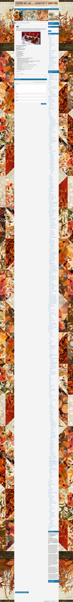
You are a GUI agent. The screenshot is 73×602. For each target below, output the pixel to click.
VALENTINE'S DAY (51, 187)
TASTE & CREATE (50, 493)
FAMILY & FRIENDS (50, 109)
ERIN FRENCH (52, 455)
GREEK (50, 381)
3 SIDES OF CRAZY (51, 312)
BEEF (50, 398)
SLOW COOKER (51, 60)
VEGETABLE (51, 353)
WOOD (50, 106)
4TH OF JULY (50, 145)
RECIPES (49, 331)
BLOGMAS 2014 (52, 153)
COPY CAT (51, 416)
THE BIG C (50, 133)
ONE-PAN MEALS (50, 325)
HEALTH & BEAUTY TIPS (52, 137)
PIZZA (50, 393)
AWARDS (50, 316)
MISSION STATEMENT (52, 320)
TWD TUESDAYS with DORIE (52, 297)
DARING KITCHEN (51, 244)
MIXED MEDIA (51, 102)
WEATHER (50, 488)
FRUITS (50, 47)
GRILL (50, 382)
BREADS (50, 42)
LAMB (50, 401)
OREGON (50, 511)
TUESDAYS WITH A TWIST (52, 296)
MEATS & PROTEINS (51, 51)
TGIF (50, 229)
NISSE (51, 172)
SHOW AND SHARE (51, 277)
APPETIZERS (50, 38)
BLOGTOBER (50, 149)
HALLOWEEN (51, 176)
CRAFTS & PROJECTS (51, 35)
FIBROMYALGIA (51, 117)
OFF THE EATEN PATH (53, 94)
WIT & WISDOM (51, 195)
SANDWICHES (51, 55)
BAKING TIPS (51, 136)
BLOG (50, 409)
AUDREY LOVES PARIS (53, 218)
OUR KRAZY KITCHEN (53, 266)
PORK (50, 402)
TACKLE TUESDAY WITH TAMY (53, 285)
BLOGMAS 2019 (52, 160)
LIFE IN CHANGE (52, 121)
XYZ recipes (50, 480)
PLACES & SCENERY (51, 516)
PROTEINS (50, 397)
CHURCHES (49, 98)
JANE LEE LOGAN (52, 222)
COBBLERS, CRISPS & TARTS (53, 362)
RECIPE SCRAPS (52, 256)
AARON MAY (52, 421)
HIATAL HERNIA (51, 118)
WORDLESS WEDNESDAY (53, 237)
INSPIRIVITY (51, 221)
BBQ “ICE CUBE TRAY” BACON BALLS (23, 22)
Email (17, 97)
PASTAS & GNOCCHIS (52, 390)
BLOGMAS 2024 (52, 167)
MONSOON (51, 500)
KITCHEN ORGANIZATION (52, 141)
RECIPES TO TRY (50, 481)
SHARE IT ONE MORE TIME (52, 276)
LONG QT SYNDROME (52, 126)
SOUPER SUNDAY (51, 280)
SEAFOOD (51, 405)
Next (45, 76)
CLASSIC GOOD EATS (52, 265)
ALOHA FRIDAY (51, 214)
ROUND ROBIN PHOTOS (52, 272)
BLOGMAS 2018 (52, 159)
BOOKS (49, 89)
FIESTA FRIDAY (51, 249)
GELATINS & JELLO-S (52, 371)
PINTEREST (51, 448)
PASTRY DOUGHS (52, 374)
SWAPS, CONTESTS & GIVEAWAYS (52, 492)
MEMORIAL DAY (51, 179)
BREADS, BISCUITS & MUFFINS (54, 358)
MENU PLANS (50, 304)
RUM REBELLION (52, 508)
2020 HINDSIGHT (51, 199)
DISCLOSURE (50, 317)
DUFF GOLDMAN (52, 93)
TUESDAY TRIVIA (52, 233)
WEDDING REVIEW (51, 524)
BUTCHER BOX (52, 413)
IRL (49, 110)
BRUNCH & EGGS (51, 43)
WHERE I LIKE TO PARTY (51, 68)
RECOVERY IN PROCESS (53, 122)
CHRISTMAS (50, 152)
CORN (50, 474)
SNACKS (51, 333)
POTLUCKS (50, 394)
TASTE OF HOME (52, 452)
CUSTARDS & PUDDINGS (53, 366)
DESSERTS (50, 46)
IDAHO (50, 504)
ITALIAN (50, 383)
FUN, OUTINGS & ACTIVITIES (52, 503)
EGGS (50, 344)
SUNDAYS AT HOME (51, 284)
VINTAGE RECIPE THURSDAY (53, 300)
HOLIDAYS (49, 144)
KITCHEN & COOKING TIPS (52, 140)
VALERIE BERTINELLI (53, 436)
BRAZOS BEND (52, 520)
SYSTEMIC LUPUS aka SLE (52, 132)
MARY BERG (52, 429)
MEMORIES (50, 207)
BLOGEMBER (51, 186)
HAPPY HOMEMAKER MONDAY (53, 253)
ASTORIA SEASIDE (52, 512)
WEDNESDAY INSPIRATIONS (52, 210)
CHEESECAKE (52, 361)
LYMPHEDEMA (51, 128)
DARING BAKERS (52, 245)
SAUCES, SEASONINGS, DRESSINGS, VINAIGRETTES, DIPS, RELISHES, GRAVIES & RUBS (53, 461)
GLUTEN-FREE (51, 379)
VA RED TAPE (50, 527)
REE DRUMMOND (53, 432)
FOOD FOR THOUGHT (52, 191)
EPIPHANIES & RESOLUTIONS (53, 203)
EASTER (50, 175)
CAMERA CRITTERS (51, 240)
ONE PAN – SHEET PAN (52, 389)
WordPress (50, 601)
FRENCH (50, 375)
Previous (17, 76)
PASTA (51, 349)
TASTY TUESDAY (51, 289)
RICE (50, 352)
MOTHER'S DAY (51, 180)
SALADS (50, 54)
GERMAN (50, 378)
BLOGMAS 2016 (52, 156)
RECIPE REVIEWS (51, 406)
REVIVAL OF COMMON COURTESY (53, 270)
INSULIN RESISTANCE (52, 125)
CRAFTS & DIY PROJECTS (51, 101)
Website (17, 100)
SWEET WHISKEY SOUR (53, 86)
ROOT (50, 477)
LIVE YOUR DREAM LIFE (52, 206)
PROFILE (50, 321)
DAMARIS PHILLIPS (53, 424)
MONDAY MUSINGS (51, 260)
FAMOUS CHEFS (52, 420)
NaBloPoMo (50, 261)
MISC (49, 308)
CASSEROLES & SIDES (52, 348)
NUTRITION (50, 129)
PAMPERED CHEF (52, 447)
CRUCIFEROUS (52, 476)
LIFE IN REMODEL (51, 77)
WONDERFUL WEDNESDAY (52, 303)
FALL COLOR (51, 507)
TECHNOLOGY (50, 495)
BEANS (51, 473)
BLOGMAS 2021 (52, 163)
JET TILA (52, 428)
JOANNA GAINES (52, 443)
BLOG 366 (50, 238)
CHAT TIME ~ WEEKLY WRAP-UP (53, 202)
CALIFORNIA (50, 499)
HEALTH (49, 114)
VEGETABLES (51, 64)
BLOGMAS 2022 (52, 164)
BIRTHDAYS (50, 148)
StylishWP (56, 601)
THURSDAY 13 (52, 230)
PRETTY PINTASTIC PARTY (52, 269)
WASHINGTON (51, 523)
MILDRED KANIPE (52, 515)
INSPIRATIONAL (50, 190)
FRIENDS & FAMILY (52, 437)
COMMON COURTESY (52, 241)
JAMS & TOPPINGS (51, 385)
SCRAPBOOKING (51, 105)
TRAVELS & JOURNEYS (51, 65)
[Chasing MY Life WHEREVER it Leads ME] (36, 3)
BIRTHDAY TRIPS (51, 497)
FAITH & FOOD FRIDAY (52, 248)
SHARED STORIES (51, 194)
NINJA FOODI (51, 467)
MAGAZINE (51, 444)
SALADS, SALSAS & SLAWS (52, 456)
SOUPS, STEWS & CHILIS (52, 61)
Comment (17, 83)
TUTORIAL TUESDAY (52, 234)
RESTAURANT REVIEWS (51, 484)
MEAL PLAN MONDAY (52, 257)
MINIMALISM (50, 307)
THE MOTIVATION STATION (52, 324)
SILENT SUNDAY (52, 226)
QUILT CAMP (50, 82)
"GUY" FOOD (52, 336)
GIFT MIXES (52, 365)
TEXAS (50, 519)
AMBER (49, 81)
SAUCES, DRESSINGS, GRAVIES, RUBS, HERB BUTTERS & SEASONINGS (53, 58)
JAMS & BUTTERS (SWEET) (52, 50)
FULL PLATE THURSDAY (52, 252)
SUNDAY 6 (50, 281)
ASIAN (50, 39)
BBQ (49, 339)
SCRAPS (51, 451)
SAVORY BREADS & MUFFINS (53, 463)
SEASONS (49, 485)
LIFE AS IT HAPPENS (51, 198)
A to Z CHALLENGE (51, 213)
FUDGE (51, 370)
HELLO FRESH (52, 440)
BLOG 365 (50, 217)
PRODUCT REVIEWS (50, 328)
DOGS (50, 85)
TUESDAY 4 (50, 293)
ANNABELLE (52, 171)
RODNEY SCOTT (53, 433)
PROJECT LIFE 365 (50, 329)
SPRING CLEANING (50, 489)
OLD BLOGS (49, 311)
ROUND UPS (50, 273)
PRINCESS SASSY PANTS (53, 225)
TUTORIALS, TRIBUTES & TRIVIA (52, 526)
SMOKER (51, 340)
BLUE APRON (51, 410)
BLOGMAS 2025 (52, 168)
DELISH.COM (51, 417)
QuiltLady (23, 73)
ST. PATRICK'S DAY (51, 183)
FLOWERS (50, 113)
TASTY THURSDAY (51, 288)
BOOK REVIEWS (51, 90)
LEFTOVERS (50, 386)
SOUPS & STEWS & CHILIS (52, 468)
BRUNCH (50, 343)
